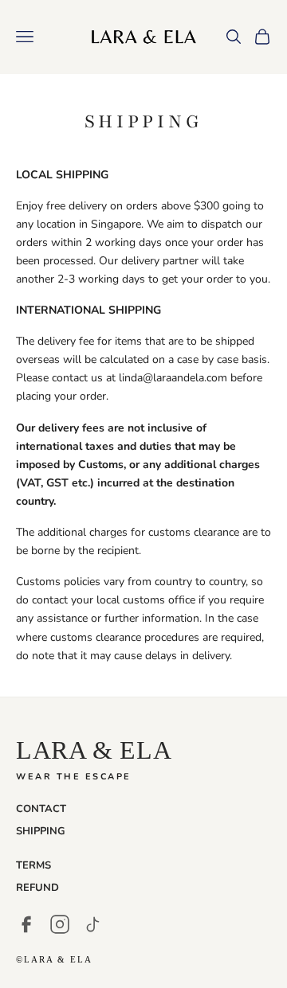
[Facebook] (26, 924)
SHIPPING (40, 831)
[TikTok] (93, 924)
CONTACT (41, 809)
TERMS (33, 865)
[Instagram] (59, 924)
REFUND (37, 888)
